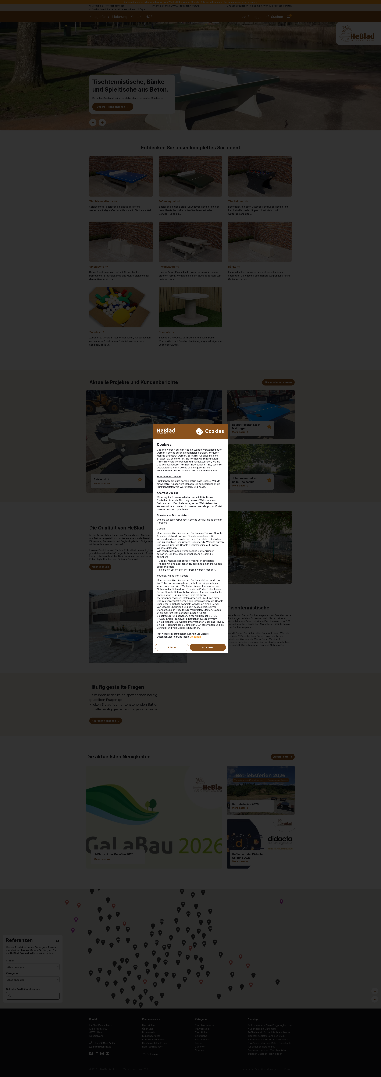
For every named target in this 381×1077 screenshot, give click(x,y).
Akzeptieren (207, 647)
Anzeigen (195, 636)
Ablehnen (172, 647)
